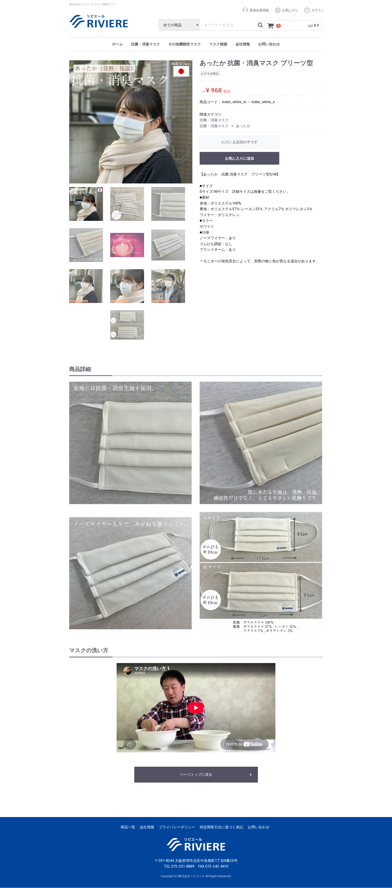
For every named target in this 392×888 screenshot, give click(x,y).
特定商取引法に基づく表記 (221, 827)
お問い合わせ (269, 44)
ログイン (317, 10)
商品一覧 (128, 827)
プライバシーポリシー (177, 827)
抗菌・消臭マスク (145, 44)
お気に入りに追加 (239, 158)
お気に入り (290, 10)
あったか (243, 126)
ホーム (117, 44)
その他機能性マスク (184, 44)
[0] (270, 26)
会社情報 (242, 44)
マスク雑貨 (218, 44)
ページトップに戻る (196, 775)
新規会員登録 (259, 10)
